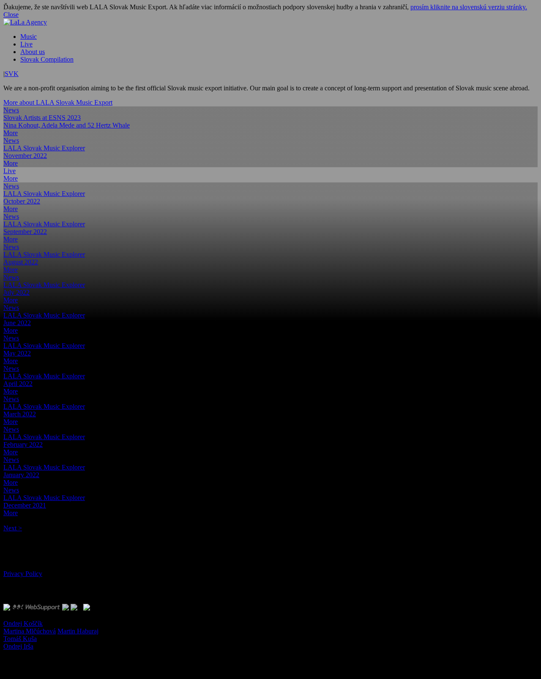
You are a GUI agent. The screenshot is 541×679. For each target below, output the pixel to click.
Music (28, 36)
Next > (12, 528)
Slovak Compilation (47, 59)
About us (32, 51)
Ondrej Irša (18, 646)
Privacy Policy (22, 573)
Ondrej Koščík (23, 623)
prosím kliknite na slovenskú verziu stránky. (468, 7)
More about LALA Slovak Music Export (57, 102)
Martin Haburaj (77, 631)
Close (11, 14)
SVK (12, 73)
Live (26, 44)
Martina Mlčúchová (29, 631)
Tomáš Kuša (20, 638)
